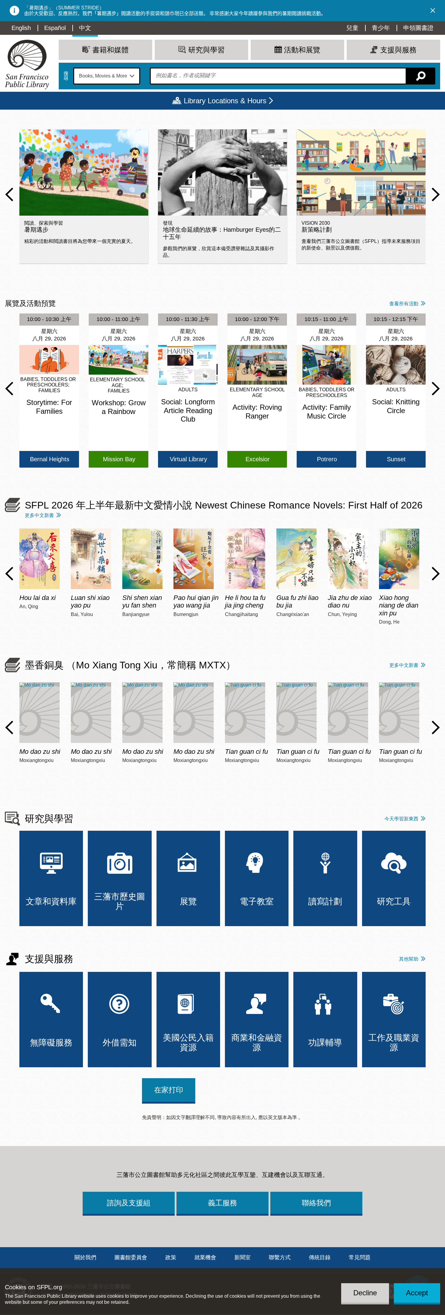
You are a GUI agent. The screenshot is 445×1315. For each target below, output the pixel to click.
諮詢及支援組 (128, 1203)
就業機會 (205, 1257)
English (21, 28)
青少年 (381, 28)
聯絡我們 (316, 1203)
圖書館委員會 (130, 1257)
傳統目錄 (320, 1257)
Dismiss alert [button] (432, 10)
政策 (170, 1257)
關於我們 (85, 1257)
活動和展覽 (302, 50)
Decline (365, 1293)
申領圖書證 (418, 28)
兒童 (352, 28)
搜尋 (66, 76)
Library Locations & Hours (225, 101)
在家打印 (168, 1090)
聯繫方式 (280, 1257)
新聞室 (242, 1257)
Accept (417, 1293)
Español (55, 28)
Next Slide (435, 194)
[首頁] (27, 64)
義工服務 (222, 1203)
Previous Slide (9, 194)
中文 (85, 28)
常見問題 (360, 1257)
